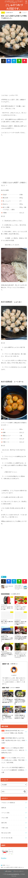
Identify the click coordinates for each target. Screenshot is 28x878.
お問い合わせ (8, 871)
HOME (3, 865)
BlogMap (3, 858)
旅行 (4, 822)
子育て (4, 827)
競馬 (3, 807)
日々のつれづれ (6, 837)
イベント (5, 812)
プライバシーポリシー (18, 871)
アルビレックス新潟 (8, 802)
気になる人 (5, 832)
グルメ (3, 12)
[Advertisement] (14, 78)
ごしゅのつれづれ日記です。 (14, 7)
